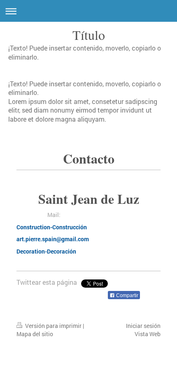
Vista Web (148, 334)
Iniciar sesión (143, 326)
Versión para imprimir (53, 326)
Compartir (126, 295)
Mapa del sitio (34, 334)
